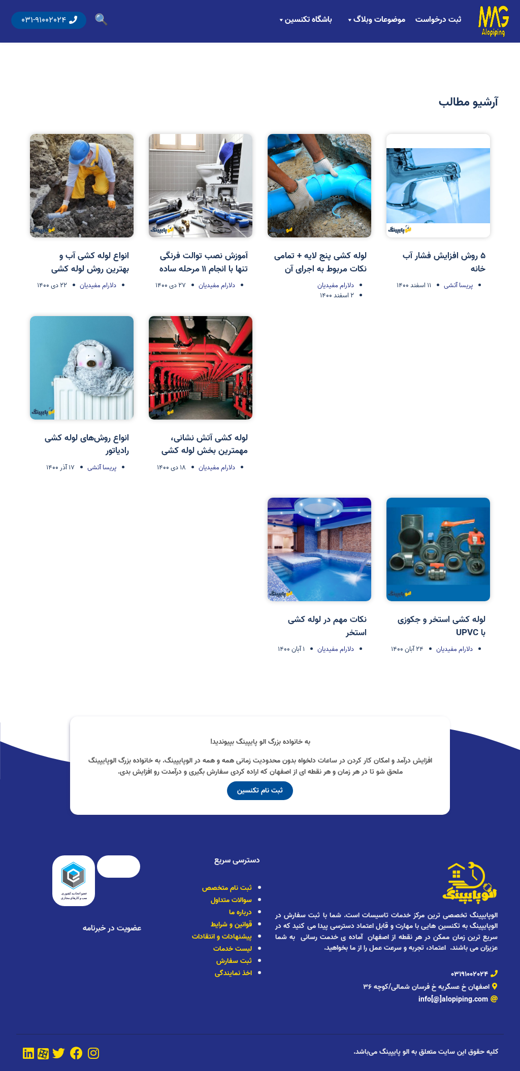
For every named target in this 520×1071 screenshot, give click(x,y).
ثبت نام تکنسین (260, 791)
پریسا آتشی (458, 285)
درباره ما (240, 912)
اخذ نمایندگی (233, 973)
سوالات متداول (231, 900)
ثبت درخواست (438, 19)
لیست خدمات (232, 949)
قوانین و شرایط (231, 924)
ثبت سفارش (234, 961)
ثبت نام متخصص (227, 888)
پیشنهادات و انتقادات (222, 937)
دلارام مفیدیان (335, 285)
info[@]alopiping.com (453, 1000)
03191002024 (469, 974)
